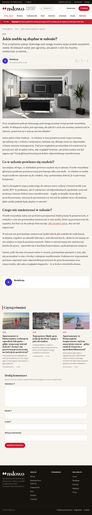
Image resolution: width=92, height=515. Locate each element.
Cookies (87, 510)
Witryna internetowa (13, 433)
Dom (43, 16)
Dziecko (51, 16)
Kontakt (76, 484)
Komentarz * (10, 384)
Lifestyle (62, 16)
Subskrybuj (70, 8)
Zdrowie (82, 16)
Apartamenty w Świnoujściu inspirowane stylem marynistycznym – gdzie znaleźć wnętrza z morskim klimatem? (76, 342)
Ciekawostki (32, 16)
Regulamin (78, 510)
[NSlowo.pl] (14, 473)
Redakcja (14, 59)
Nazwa (8, 411)
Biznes (20, 16)
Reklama (76, 488)
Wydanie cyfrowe (65, 2)
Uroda (72, 16)
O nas (75, 476)
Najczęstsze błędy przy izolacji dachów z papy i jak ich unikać (45, 338)
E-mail (8, 422)
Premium (84, 8)
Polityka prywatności (64, 510)
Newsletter (78, 2)
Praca (75, 492)
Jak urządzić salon (57, 223)
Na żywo (9, 16)
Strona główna (7, 29)
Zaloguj (87, 2)
